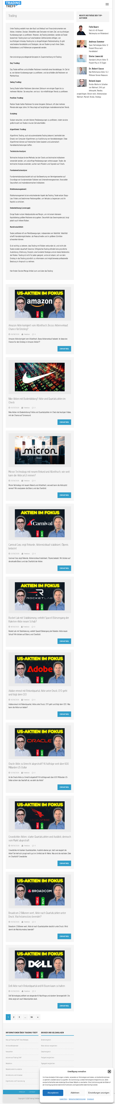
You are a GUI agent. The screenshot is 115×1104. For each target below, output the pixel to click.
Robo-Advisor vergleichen (49, 1046)
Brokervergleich (46, 1040)
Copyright (32, 1092)
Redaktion (9, 1063)
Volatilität (57, 233)
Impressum (90, 1099)
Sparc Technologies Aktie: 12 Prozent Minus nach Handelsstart (98, 48)
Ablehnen (75, 1092)
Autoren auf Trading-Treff (13, 1057)
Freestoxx (27, 334)
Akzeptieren (53, 1092)
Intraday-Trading (26, 41)
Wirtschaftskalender (12, 1046)
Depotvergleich (46, 1052)
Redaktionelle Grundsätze (14, 1069)
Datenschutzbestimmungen (77, 1099)
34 (32, 1017)
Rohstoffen (32, 32)
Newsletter (9, 1052)
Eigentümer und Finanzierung (15, 1081)
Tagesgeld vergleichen (48, 1063)
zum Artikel (64, 349)
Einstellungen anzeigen (98, 1092)
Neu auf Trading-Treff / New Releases (17, 1040)
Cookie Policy (63, 1099)
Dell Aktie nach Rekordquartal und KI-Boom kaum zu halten (37, 986)
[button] (109, 1071)
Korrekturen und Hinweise (14, 1075)
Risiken (15, 255)
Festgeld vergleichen (47, 1057)
